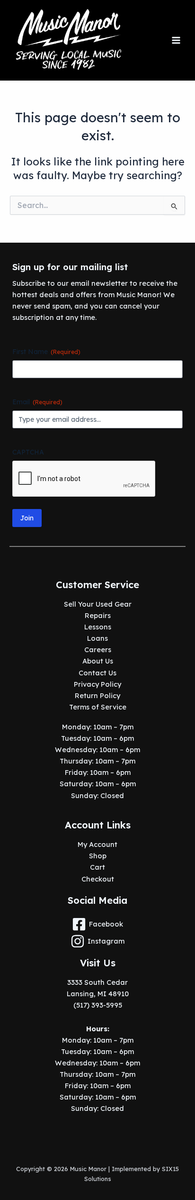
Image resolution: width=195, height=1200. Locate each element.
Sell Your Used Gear (98, 604)
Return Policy (97, 695)
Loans (97, 638)
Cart (97, 867)
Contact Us (97, 672)
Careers (97, 649)
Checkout (97, 878)
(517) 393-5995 (97, 1004)
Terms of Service (97, 706)
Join (27, 518)
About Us (97, 660)
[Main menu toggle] (176, 40)
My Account (97, 844)
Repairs (98, 615)
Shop (97, 855)
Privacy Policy (97, 684)
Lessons (97, 626)
